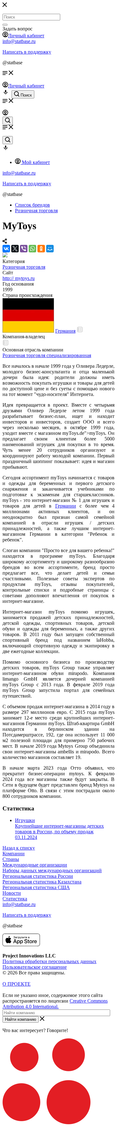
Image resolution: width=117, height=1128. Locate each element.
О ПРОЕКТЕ (16, 984)
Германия (65, 331)
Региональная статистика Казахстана (41, 881)
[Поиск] (4, 25)
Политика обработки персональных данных (49, 961)
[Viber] (23, 248)
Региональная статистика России (37, 876)
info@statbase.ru (19, 41)
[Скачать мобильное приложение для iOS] (21, 944)
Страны (10, 859)
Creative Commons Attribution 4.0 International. (55, 1003)
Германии (65, 506)
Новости (11, 893)
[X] (15, 248)
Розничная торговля (23, 267)
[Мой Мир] (50, 248)
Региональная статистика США (36, 887)
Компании (13, 853)
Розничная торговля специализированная (46, 355)
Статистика (14, 898)
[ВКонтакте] (6, 248)
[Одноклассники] (41, 248)
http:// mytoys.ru (18, 278)
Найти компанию (20, 1019)
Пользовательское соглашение (34, 967)
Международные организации (34, 864)
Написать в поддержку (26, 52)
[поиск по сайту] (7, 121)
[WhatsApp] (32, 248)
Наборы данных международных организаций (52, 870)
